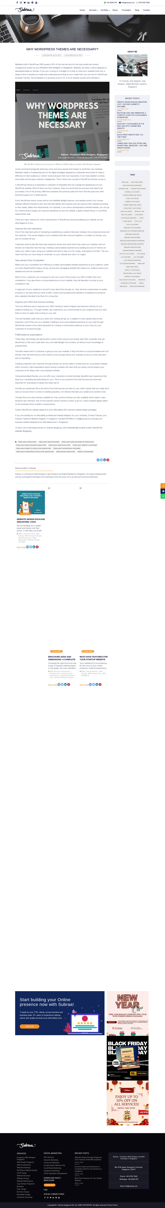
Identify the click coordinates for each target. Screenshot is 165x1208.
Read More (21, 547)
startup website (92, 671)
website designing (85, 452)
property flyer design (132, 276)
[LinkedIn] (28, 2)
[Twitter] (24, 2)
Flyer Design (21, 1189)
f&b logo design (126, 214)
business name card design (132, 195)
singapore (141, 279)
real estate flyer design (127, 279)
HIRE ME (29, 1026)
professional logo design (132, 273)
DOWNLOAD (49, 1185)
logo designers (138, 257)
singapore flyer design (128, 283)
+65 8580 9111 (112, 2)
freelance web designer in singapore (78, 442)
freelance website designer (85, 445)
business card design (138, 188)
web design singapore (65, 452)
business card (124, 188)
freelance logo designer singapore (132, 231)
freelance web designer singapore (31, 445)
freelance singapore (27, 442)
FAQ (45, 1190)
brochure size (55, 673)
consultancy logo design (132, 208)
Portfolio (104, 10)
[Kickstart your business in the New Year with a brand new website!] (127, 1013)
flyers (141, 218)
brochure (125, 182)
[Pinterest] (32, 2)
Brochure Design (23, 1192)
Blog (137, 10)
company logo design (132, 201)
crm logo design (126, 211)
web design (123, 286)
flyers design (127, 221)
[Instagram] (21, 2)
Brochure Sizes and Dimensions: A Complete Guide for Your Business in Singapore (132, 115)
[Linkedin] (104, 459)
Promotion (126, 10)
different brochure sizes (64, 677)
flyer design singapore (128, 218)
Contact (146, 10)
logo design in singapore (132, 260)
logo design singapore (127, 263)
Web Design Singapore (25, 1162)
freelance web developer (59, 445)
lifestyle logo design (126, 253)
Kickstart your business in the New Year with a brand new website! (130, 126)
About (115, 10)
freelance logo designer (132, 227)
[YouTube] (36, 2)
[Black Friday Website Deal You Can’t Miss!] (127, 1058)
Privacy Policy (112, 1205)
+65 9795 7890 (144, 2)
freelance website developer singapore (33, 448)
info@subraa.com (128, 2)
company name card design (132, 205)
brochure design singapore (132, 185)
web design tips (25, 538)
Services (92, 10)
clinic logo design (132, 198)
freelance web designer (49, 442)
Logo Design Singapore (25, 1184)
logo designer (126, 257)
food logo (138, 221)
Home (82, 10)
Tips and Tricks (29, 534)
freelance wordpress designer (66, 448)
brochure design (137, 182)
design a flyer (139, 211)
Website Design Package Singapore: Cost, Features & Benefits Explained (132, 104)
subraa (141, 283)
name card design (132, 266)
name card (141, 263)
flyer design (139, 214)
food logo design (132, 224)
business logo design (132, 192)
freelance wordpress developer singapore (35, 452)
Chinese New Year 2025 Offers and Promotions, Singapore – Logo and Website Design (132, 145)
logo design (141, 253)
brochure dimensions (62, 671)
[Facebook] (17, 2)
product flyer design (132, 270)
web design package (33, 536)
